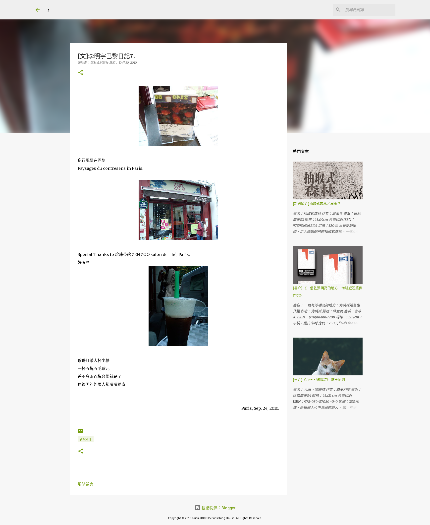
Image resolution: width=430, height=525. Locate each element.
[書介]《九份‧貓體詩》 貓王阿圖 (319, 380)
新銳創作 (86, 439)
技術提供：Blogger (218, 508)
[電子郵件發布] (81, 433)
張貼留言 (86, 484)
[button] (81, 72)
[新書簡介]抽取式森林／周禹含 (317, 204)
